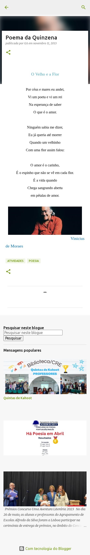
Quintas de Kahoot (17, 398)
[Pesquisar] (83, 7)
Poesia (34, 260)
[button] (8, 53)
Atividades (15, 260)
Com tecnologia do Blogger (47, 549)
